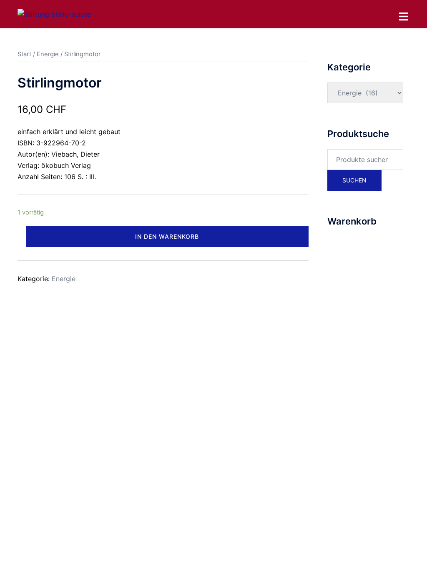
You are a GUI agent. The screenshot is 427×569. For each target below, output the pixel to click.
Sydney (195, 332)
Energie (48, 54)
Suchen (354, 180)
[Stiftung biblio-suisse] (54, 14)
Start (24, 54)
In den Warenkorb (167, 236)
